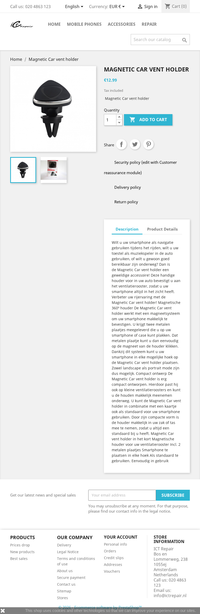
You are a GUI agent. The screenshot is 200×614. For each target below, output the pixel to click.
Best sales (19, 558)
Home (54, 24)
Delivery (64, 545)
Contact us (66, 584)
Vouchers (112, 571)
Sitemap (64, 591)
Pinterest (148, 144)
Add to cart (148, 119)
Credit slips (114, 557)
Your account (120, 537)
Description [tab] (127, 229)
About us (65, 570)
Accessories (121, 24)
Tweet (135, 144)
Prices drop (20, 545)
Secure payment (71, 577)
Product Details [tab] (162, 229)
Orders (110, 550)
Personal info (115, 544)
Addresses (113, 564)
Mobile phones (84, 24)
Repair (149, 24)
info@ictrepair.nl (170, 595)
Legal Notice (68, 551)
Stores (62, 597)
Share (121, 144)
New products (22, 551)
